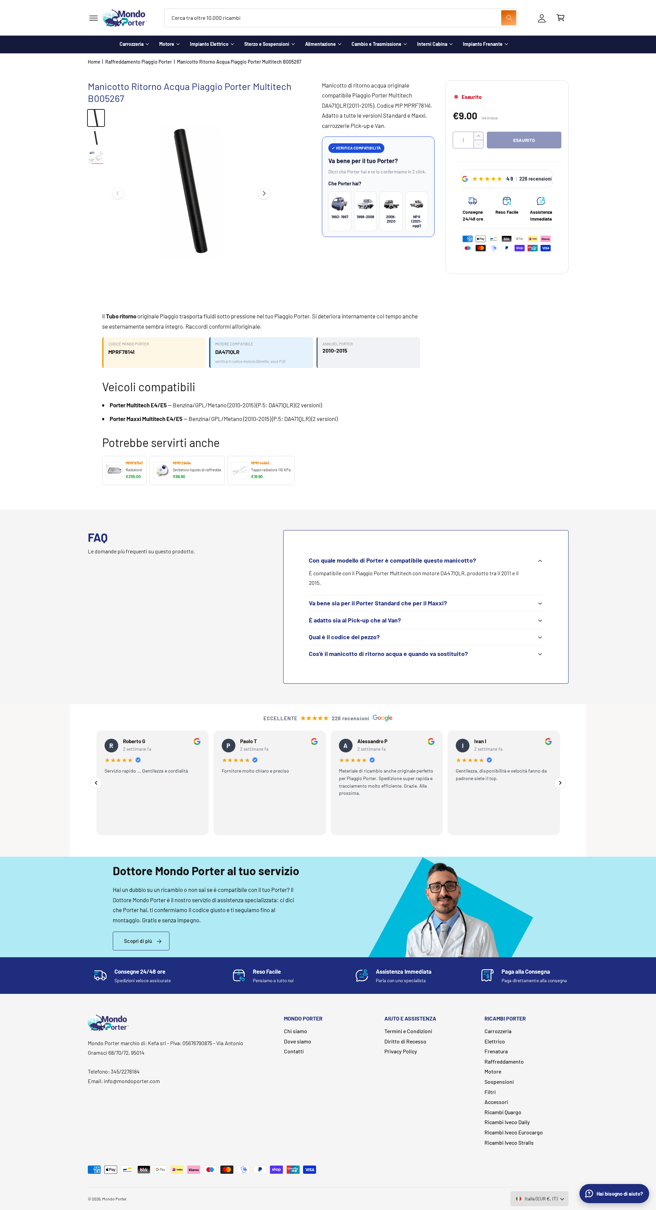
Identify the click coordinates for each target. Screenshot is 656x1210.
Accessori (496, 1102)
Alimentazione (320, 44)
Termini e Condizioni (408, 1031)
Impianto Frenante (483, 44)
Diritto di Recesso (405, 1041)
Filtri (490, 1092)
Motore (166, 44)
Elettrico (494, 1041)
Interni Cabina (432, 44)
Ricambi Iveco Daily (507, 1122)
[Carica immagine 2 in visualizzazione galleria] (96, 138)
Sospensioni (499, 1081)
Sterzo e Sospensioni (266, 44)
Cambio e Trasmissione (376, 44)
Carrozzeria (132, 44)
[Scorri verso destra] (263, 193)
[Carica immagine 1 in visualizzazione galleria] (96, 118)
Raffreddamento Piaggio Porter (138, 62)
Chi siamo (295, 1031)
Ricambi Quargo (502, 1112)
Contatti (294, 1051)
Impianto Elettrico (209, 44)
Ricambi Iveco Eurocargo (513, 1132)
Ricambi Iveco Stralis (509, 1142)
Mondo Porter (114, 1198)
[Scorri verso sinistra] (117, 193)
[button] (93, 18)
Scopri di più (138, 941)
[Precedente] (96, 783)
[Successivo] (560, 783)
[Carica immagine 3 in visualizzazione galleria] (96, 158)
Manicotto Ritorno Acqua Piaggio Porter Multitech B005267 (239, 62)
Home (94, 62)
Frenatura (496, 1051)
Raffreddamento (504, 1061)
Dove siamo (297, 1041)
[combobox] (341, 18)
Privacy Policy (400, 1051)
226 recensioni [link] (535, 179)
